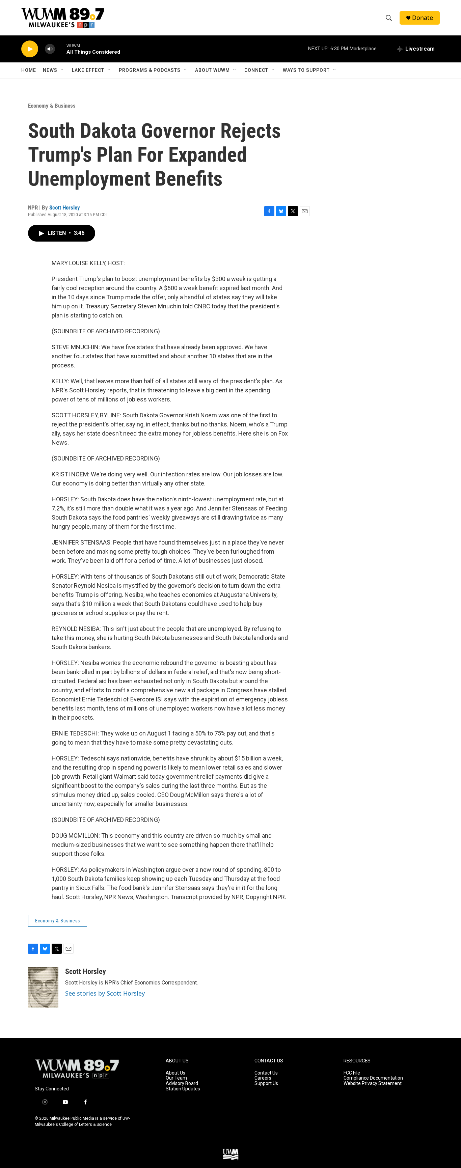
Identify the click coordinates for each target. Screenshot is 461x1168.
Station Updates (183, 1088)
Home (28, 70)
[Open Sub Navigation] (62, 70)
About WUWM (212, 70)
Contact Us (266, 1073)
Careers (262, 1078)
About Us (175, 1073)
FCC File (352, 1073)
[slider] (61, 48)
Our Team (176, 1078)
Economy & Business (52, 105)
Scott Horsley (64, 207)
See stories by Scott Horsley (105, 993)
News (50, 70)
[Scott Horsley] (43, 987)
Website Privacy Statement (373, 1083)
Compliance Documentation (373, 1078)
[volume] (50, 49)
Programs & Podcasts (150, 70)
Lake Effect (88, 70)
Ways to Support (306, 70)
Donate (422, 17)
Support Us (266, 1083)
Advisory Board (182, 1083)
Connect (256, 70)
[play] (29, 49)
